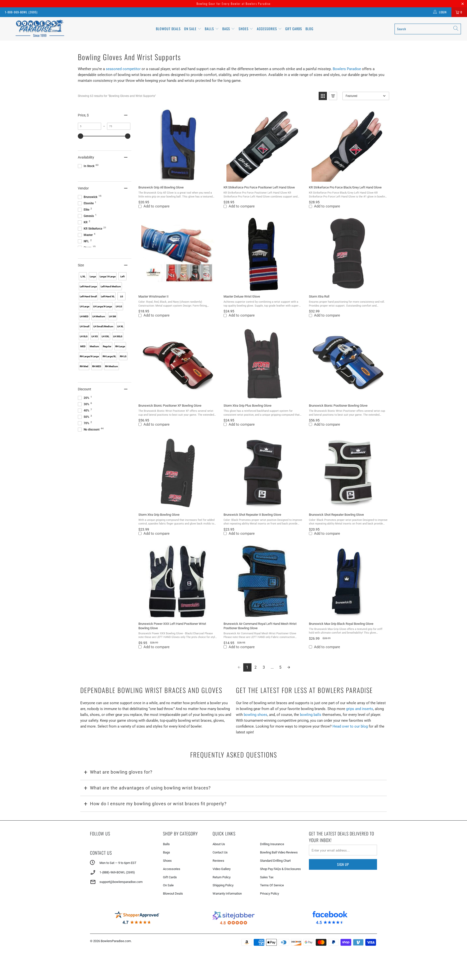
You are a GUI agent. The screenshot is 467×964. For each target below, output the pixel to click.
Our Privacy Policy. (197, 507)
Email (169, 468)
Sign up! (233, 521)
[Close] (302, 437)
